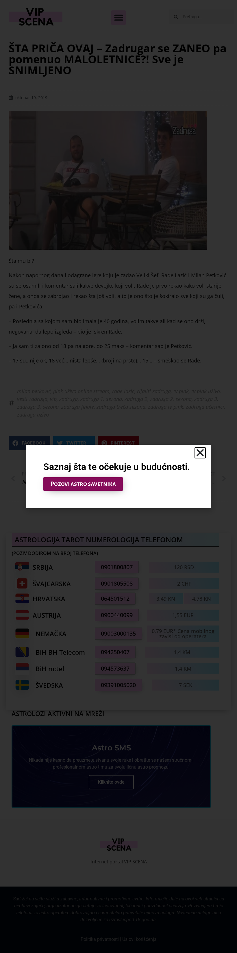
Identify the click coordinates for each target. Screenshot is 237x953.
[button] (200, 453)
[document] (118, 476)
